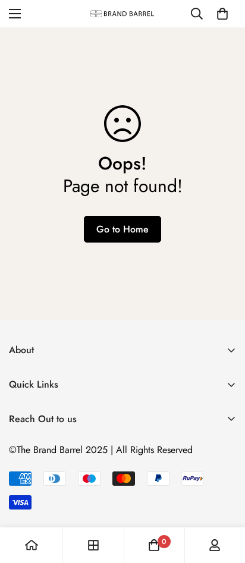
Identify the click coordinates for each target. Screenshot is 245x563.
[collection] (93, 545)
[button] (222, 13)
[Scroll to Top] (223, 500)
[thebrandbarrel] (122, 13)
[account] (215, 545)
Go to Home (122, 229)
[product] (31, 545)
